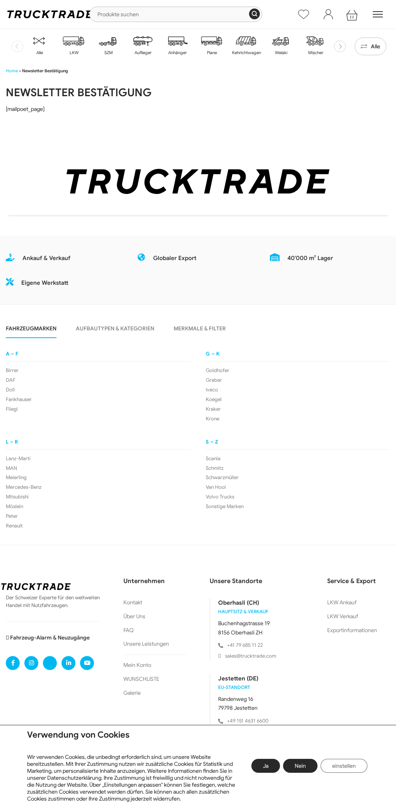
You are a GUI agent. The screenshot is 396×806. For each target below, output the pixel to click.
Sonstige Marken (225, 506)
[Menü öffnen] (377, 14)
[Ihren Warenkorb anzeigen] (353, 14)
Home (12, 70)
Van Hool (216, 487)
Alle (39, 52)
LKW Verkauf (342, 616)
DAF (10, 380)
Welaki (280, 52)
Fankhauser (19, 399)
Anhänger (177, 52)
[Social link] (13, 663)
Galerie (132, 692)
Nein (300, 765)
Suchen (254, 14)
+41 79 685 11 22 (245, 645)
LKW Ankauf (342, 602)
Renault (14, 526)
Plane (211, 52)
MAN (11, 468)
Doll (10, 390)
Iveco (212, 390)
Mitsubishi (17, 497)
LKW (73, 52)
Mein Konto (137, 664)
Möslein (14, 506)
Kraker (213, 409)
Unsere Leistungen (146, 643)
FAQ (128, 630)
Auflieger (142, 52)
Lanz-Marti (18, 459)
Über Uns (134, 616)
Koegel (214, 399)
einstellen (344, 765)
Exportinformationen (352, 630)
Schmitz (215, 468)
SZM (108, 52)
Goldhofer (217, 370)
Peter (12, 516)
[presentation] (17, 46)
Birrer (12, 370)
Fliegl (12, 409)
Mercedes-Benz (23, 487)
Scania (213, 459)
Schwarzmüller (222, 477)
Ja (265, 765)
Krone (212, 419)
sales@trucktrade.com (250, 656)
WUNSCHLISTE (141, 678)
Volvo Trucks (220, 497)
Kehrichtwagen (246, 52)
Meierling (16, 477)
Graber (214, 380)
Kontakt (132, 602)
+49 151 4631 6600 (247, 721)
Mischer (315, 52)
